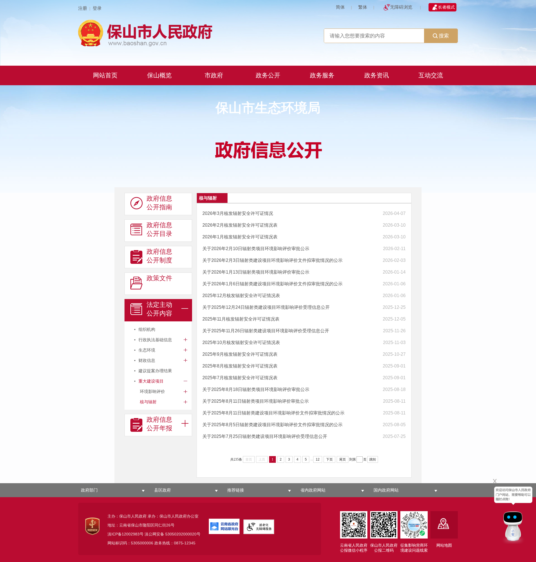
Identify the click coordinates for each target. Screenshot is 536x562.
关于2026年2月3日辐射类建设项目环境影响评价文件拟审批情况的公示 (272, 260)
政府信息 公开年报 (159, 424)
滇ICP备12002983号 (125, 534)
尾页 (342, 459)
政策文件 (159, 278)
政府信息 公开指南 (159, 203)
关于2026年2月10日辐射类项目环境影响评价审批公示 (255, 248)
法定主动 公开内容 (159, 309)
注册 (82, 8)
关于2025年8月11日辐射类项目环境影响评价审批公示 (255, 401)
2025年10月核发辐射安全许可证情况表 (241, 342)
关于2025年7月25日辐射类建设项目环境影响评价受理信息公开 (264, 436)
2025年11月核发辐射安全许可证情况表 (240, 319)
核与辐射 (148, 401)
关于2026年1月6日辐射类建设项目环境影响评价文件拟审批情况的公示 (272, 283)
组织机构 (146, 329)
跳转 (372, 459)
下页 (329, 459)
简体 (340, 7)
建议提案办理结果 (155, 370)
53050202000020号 (182, 534)
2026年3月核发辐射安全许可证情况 (237, 213)
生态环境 (146, 350)
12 (318, 459)
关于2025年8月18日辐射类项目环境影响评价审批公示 (255, 389)
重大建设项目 (151, 381)
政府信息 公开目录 (159, 229)
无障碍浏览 (401, 7)
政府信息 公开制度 (159, 256)
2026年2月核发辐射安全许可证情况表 (239, 225)
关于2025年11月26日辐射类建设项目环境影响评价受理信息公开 (265, 330)
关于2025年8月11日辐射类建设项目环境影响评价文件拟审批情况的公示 (273, 413)
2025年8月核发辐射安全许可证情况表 (239, 366)
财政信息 (146, 360)
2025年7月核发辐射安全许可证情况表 (239, 377)
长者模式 (446, 7)
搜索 (444, 36)
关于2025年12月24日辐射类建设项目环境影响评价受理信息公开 (266, 307)
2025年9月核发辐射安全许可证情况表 (239, 354)
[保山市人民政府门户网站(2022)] (268, 32)
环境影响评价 (152, 391)
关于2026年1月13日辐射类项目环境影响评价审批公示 (255, 272)
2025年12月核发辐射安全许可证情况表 (241, 295)
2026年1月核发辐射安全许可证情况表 (239, 236)
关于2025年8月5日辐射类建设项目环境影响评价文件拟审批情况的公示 (272, 424)
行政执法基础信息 (155, 339)
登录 (97, 8)
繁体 (362, 7)
